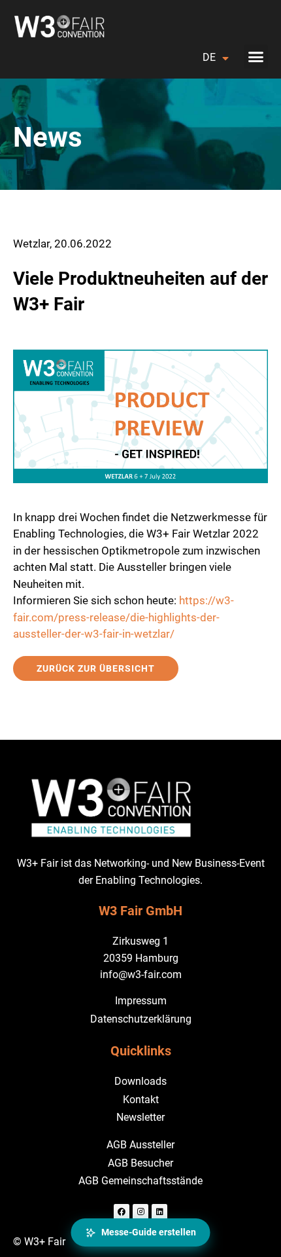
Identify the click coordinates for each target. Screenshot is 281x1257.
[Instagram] (140, 1212)
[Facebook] (121, 1212)
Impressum (141, 1000)
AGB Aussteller (140, 1145)
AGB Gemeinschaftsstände (140, 1181)
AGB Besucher (140, 1163)
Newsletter (140, 1117)
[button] (256, 57)
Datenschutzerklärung (140, 1019)
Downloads (140, 1081)
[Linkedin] (159, 1212)
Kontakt (141, 1099)
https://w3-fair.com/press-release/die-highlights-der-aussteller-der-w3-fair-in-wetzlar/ (123, 617)
